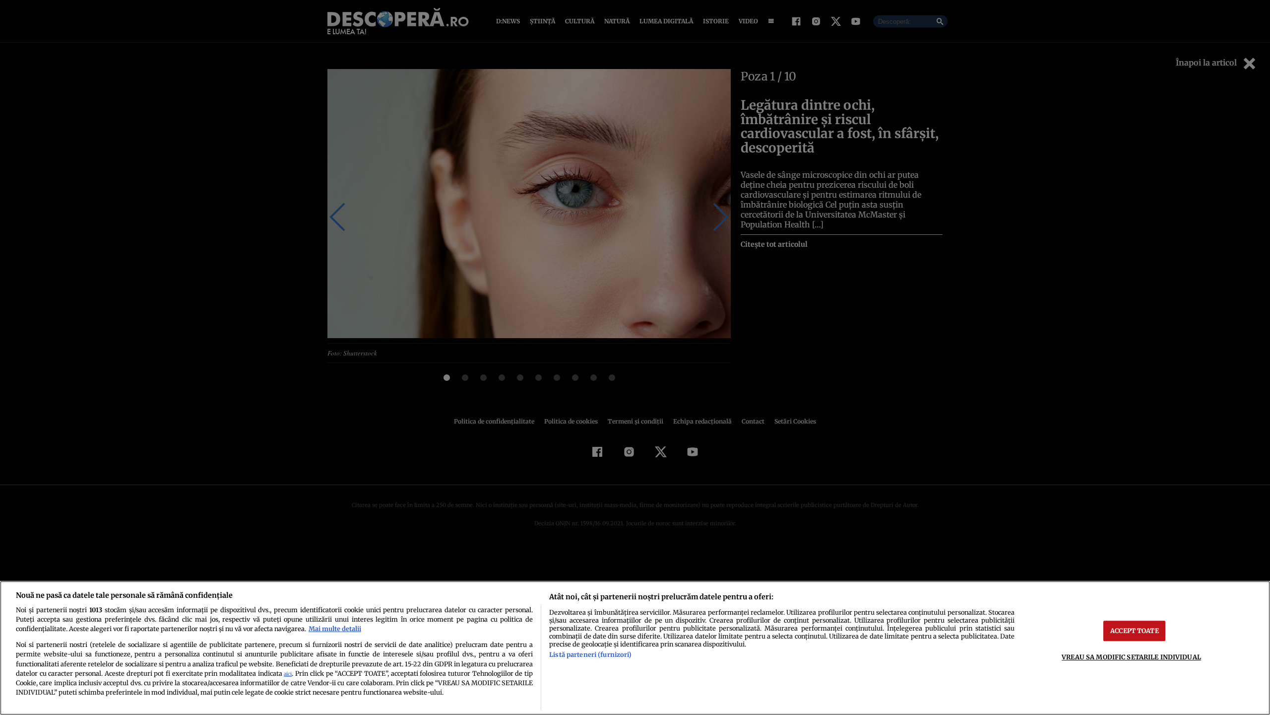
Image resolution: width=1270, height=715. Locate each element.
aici (288, 674)
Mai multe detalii (335, 629)
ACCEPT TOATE (1134, 631)
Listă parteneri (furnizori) (590, 654)
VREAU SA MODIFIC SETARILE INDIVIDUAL (1131, 657)
